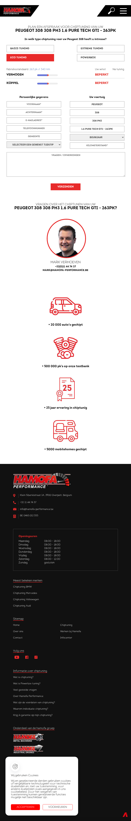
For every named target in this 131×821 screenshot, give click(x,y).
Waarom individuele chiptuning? (30, 709)
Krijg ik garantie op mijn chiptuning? (33, 715)
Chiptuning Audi (22, 606)
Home (16, 625)
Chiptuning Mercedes (25, 593)
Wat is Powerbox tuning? (26, 683)
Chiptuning (66, 625)
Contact (18, 638)
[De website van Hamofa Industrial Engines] (65, 749)
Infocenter (66, 638)
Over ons (18, 631)
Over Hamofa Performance (28, 696)
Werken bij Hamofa (70, 631)
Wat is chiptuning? (23, 677)
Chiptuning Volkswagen (26, 599)
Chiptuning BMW (22, 587)
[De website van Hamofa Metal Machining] (65, 737)
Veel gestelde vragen (25, 690)
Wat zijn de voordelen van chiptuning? (34, 702)
